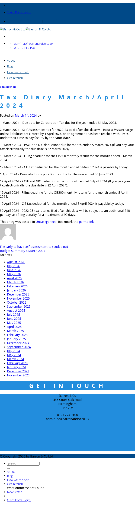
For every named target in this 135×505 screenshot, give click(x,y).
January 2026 (16, 290)
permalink (86, 222)
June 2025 (14, 319)
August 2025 (16, 311)
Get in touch (15, 78)
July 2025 (13, 315)
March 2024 (15, 359)
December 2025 (18, 294)
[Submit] (8, 468)
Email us (55, 20)
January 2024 (16, 367)
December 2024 (18, 343)
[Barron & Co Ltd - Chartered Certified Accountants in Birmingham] (25, 29)
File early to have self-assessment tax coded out (34, 247)
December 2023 (18, 371)
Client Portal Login (19, 12)
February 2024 (17, 363)
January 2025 (16, 339)
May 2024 (14, 355)
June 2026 (14, 270)
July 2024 (13, 351)
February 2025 (17, 335)
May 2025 (14, 323)
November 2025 (18, 298)
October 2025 (16, 302)
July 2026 (13, 266)
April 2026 (14, 278)
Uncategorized (8, 86)
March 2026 (15, 282)
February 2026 (17, 286)
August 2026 (16, 262)
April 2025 (14, 327)
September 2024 (19, 347)
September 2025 (19, 306)
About (11, 60)
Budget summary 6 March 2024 (22, 251)
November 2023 (18, 375)
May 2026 (14, 274)
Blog (10, 66)
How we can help (18, 72)
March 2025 (15, 331)
